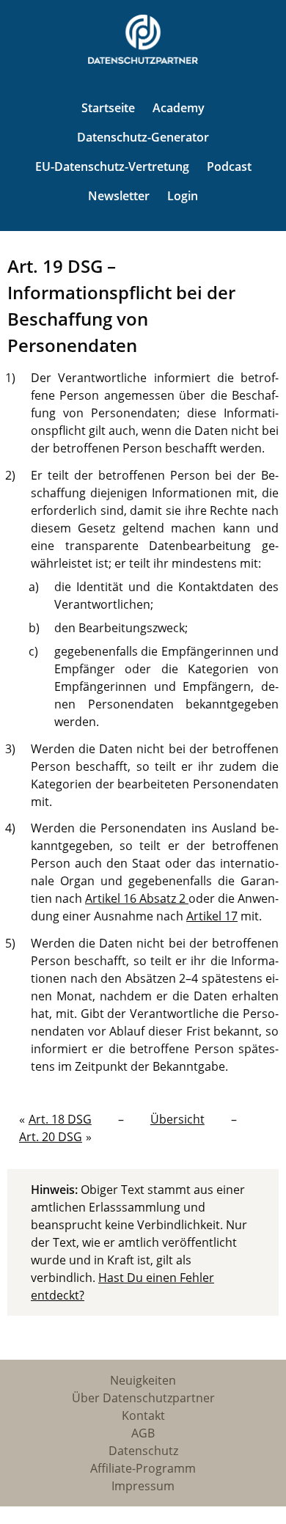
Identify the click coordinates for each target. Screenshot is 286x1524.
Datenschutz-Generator (143, 137)
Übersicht (177, 1119)
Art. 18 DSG (60, 1119)
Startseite (108, 108)
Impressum (143, 1486)
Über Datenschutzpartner (143, 1398)
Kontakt (143, 1415)
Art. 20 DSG (50, 1137)
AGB (143, 1433)
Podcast (229, 166)
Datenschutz (143, 1451)
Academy (179, 108)
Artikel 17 (212, 916)
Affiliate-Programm (143, 1468)
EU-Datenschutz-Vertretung (112, 166)
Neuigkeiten (143, 1380)
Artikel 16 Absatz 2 (136, 898)
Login (182, 196)
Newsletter (119, 196)
